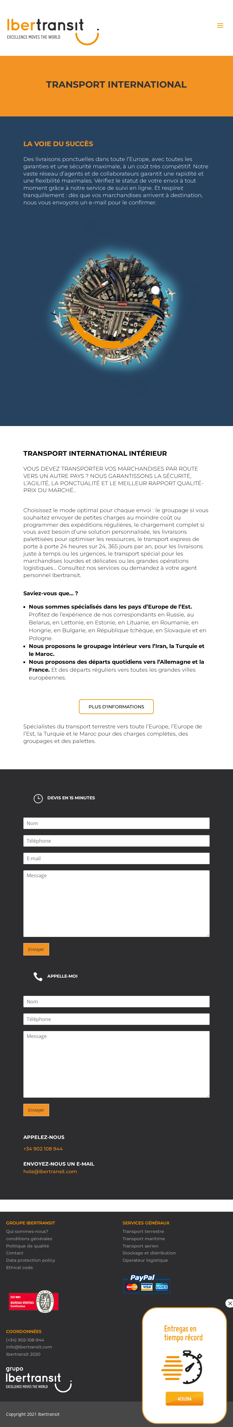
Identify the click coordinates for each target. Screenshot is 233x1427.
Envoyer (36, 949)
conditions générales (29, 1238)
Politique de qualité (27, 1246)
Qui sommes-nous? (27, 1231)
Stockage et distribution (149, 1253)
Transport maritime (144, 1238)
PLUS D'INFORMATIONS (116, 707)
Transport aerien (141, 1246)
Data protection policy (30, 1260)
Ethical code (19, 1267)
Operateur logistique (145, 1260)
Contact (14, 1253)
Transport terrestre (143, 1231)
